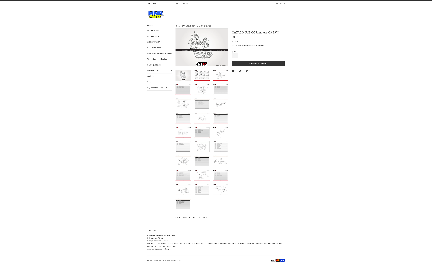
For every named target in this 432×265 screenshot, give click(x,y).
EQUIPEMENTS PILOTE (157, 88)
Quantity (234, 52)
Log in (178, 3)
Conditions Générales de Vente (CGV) (161, 235)
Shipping (245, 45)
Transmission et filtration (157, 59)
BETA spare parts (154, 65)
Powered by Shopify (177, 260)
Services (150, 82)
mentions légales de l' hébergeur (159, 249)
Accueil (150, 25)
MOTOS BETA (153, 31)
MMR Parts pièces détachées (159, 53)
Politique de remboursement (157, 241)
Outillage (151, 76)
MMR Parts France (164, 260)
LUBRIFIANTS (159, 70)
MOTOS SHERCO (154, 36)
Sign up (185, 3)
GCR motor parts (154, 48)
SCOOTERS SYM (154, 42)
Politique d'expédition (155, 238)
